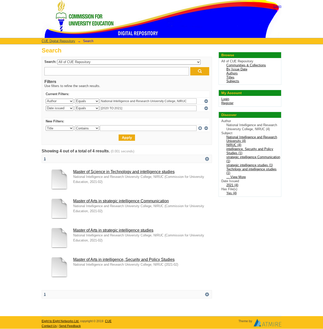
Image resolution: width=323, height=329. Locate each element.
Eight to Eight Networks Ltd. (60, 321)
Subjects (232, 81)
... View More (236, 177)
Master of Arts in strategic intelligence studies (113, 230)
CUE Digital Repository (58, 41)
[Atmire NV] (267, 324)
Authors (232, 73)
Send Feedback (70, 326)
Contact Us (49, 326)
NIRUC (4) (233, 145)
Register (227, 103)
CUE (108, 321)
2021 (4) (232, 185)
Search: (50, 62)
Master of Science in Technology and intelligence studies (124, 172)
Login (277, 6)
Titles (230, 77)
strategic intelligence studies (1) (249, 165)
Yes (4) (231, 193)
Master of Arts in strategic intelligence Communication (121, 201)
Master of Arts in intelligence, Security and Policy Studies (124, 259)
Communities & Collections (246, 65)
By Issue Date (236, 69)
